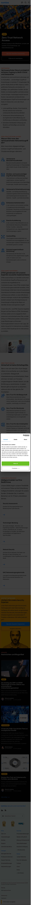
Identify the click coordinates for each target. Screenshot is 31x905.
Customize (14, 468)
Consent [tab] (5, 439)
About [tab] (25, 439)
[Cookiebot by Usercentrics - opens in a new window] (23, 435)
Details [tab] (15, 439)
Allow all (15, 463)
